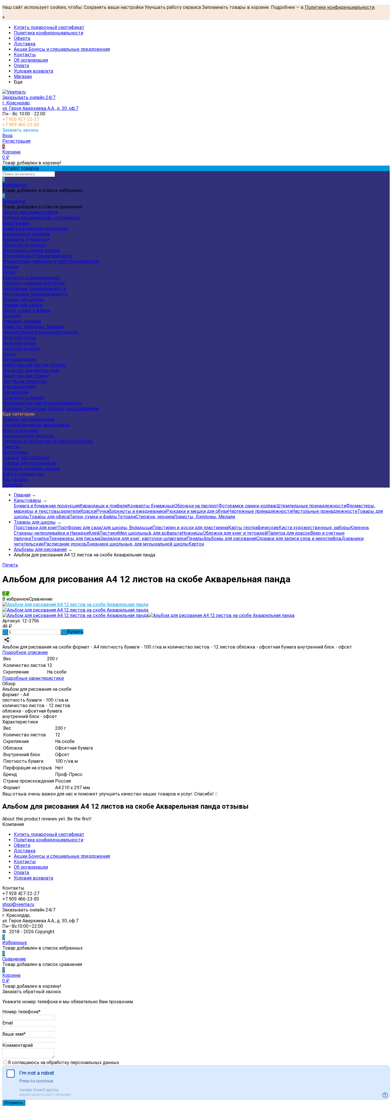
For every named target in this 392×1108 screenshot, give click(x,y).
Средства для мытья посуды (34, 365)
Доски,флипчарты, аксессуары (35, 425)
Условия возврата (33, 71)
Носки (9, 354)
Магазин (23, 76)
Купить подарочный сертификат (49, 27)
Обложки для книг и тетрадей (235, 533)
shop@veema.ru (18, 904)
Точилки (40, 538)
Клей (94, 533)
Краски (10, 266)
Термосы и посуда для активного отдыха (47, 441)
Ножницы (192, 533)
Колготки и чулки (21, 348)
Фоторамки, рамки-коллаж (31, 250)
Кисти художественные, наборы (314, 527)
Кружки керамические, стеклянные (41, 217)
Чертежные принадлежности (34, 288)
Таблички (12, 485)
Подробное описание (25, 652)
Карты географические (253, 527)
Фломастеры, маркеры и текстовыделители (50, 261)
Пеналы (195, 538)
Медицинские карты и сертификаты (42, 403)
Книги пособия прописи (27, 435)
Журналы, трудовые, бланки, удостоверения (50, 408)
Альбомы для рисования (229, 538)
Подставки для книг (35, 527)
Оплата (21, 65)
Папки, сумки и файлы (26, 310)
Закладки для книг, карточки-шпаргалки (143, 538)
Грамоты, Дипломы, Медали (32, 326)
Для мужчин (15, 392)
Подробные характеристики (33, 678)
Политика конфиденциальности (48, 33)
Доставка (24, 43)
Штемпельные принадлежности (37, 256)
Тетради (11, 316)
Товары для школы (23, 299)
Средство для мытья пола (30, 370)
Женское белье (19, 343)
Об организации (31, 60)
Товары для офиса (22, 305)
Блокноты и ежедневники (30, 277)
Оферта (22, 38)
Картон (196, 544)
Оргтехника (14, 452)
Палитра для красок (288, 533)
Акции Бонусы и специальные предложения (62, 49)
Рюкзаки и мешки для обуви (33, 283)
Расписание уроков (65, 544)
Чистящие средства (24, 381)
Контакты (25, 54)
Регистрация (16, 141)
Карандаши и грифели (26, 234)
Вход (7, 135)
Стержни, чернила (21, 321)
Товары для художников (29, 463)
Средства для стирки (25, 376)
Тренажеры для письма (74, 538)
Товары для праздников (28, 419)
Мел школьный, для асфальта (150, 533)
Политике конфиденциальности (339, 7)
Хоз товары (15, 479)
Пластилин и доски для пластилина (190, 527)
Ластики (108, 533)
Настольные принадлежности (34, 294)
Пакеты (11, 446)
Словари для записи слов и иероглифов (298, 538)
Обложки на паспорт (24, 245)
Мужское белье (19, 337)
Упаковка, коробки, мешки (31, 468)
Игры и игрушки (20, 430)
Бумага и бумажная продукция (35, 228)
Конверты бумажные (25, 239)
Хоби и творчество (23, 474)
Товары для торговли (25, 457)
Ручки (8, 272)
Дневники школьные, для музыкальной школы (137, 544)
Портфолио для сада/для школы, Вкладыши (104, 527)
